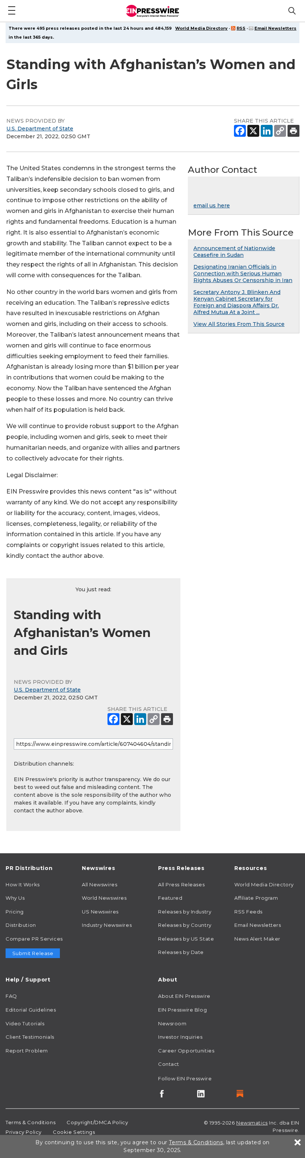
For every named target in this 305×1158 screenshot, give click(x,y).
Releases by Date (181, 952)
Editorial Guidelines (31, 1010)
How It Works (23, 884)
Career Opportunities (186, 1051)
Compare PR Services (34, 939)
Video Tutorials (25, 1023)
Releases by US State (186, 939)
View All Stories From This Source (239, 324)
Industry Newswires (107, 925)
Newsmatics (252, 1123)
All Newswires (99, 884)
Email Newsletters (275, 28)
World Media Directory (201, 28)
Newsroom (172, 1023)
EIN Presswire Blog (182, 1010)
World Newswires (104, 898)
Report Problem (27, 1051)
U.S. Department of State (39, 128)
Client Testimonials (30, 1037)
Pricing (15, 912)
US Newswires (100, 912)
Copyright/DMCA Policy (97, 1122)
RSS (241, 28)
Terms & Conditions (30, 1122)
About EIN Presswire (184, 996)
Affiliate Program (256, 898)
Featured (170, 898)
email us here (211, 205)
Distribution (21, 925)
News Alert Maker (257, 939)
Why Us (15, 898)
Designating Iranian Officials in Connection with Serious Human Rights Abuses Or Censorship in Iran (242, 273)
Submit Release (33, 953)
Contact (168, 1064)
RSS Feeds (248, 912)
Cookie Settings (74, 1132)
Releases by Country (185, 925)
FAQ (11, 996)
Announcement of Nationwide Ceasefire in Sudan (234, 251)
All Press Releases (181, 884)
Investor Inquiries (180, 1037)
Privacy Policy (24, 1132)
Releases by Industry (184, 912)
